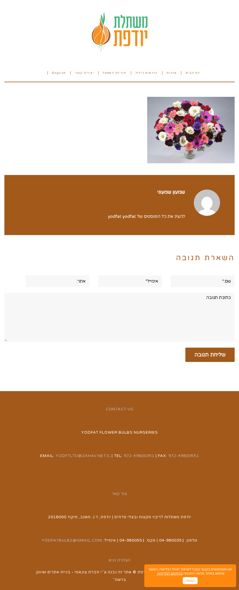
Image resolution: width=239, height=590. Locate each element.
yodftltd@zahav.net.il (83, 456)
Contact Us (119, 409)
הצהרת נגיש (120, 560)
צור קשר (119, 493)
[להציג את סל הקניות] (41, 72)
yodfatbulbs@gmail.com (72, 540)
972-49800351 (139, 456)
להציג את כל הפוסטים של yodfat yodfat (146, 216)
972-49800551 (183, 456)
